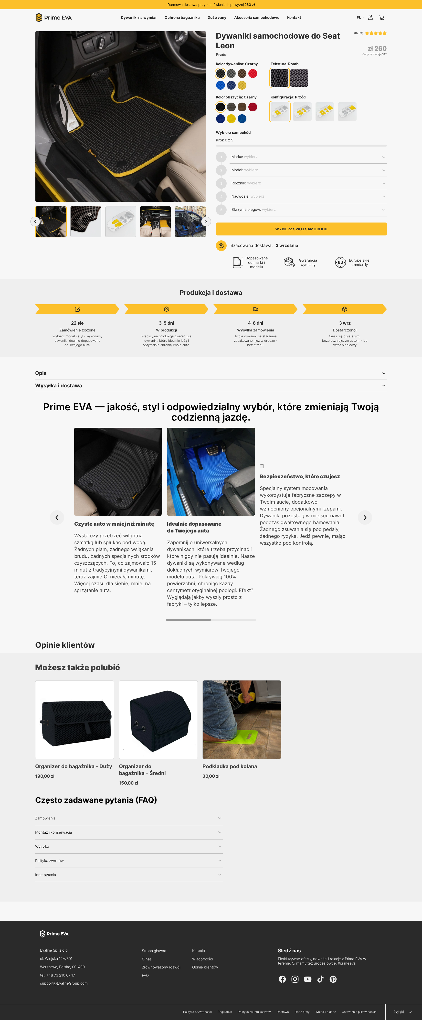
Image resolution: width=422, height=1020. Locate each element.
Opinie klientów (205, 967)
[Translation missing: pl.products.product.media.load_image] (50, 221)
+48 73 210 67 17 (60, 975)
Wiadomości (202, 959)
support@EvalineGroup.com (64, 983)
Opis (41, 373)
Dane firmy (302, 1012)
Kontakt (198, 951)
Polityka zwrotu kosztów (254, 1012)
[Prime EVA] (64, 938)
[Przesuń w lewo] (35, 221)
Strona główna (154, 951)
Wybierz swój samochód (301, 229)
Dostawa (283, 1012)
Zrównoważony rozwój (161, 967)
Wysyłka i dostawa (58, 385)
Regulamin (225, 1012)
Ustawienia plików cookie (359, 1012)
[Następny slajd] (365, 517)
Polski (399, 1011)
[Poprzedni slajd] (57, 517)
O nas (147, 959)
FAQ (145, 976)
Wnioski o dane (326, 1012)
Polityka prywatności (197, 1012)
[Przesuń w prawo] (206, 221)
